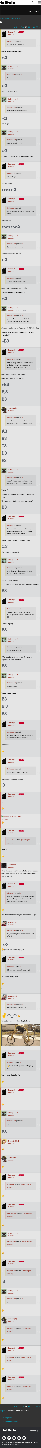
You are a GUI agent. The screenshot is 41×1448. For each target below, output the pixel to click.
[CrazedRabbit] (3, 1141)
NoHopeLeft (11, 41)
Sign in (2, 1411)
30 (29, 27)
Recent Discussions (10, 1421)
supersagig (12, 408)
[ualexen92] (3, 923)
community (34, 1431)
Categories (34, 12)
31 (32, 27)
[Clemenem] (3, 865)
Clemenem (12, 864)
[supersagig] (3, 410)
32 (34, 27)
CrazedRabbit (13, 1141)
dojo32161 (11, 74)
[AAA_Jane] (6, 816)
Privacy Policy (14, 1444)
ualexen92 (12, 922)
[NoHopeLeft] (3, 67)
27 (21, 27)
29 (26, 27)
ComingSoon (13, 32)
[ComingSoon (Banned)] (3, 33)
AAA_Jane (16, 817)
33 (37, 27)
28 (23, 27)
